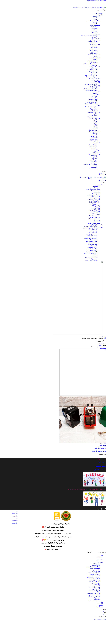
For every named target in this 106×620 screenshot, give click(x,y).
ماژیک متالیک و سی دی (91, 106)
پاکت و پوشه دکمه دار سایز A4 (89, 35)
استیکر (95, 156)
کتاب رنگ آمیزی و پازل (94, 85)
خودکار (95, 59)
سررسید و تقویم (95, 80)
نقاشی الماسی (96, 152)
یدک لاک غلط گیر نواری (91, 103)
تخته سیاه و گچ (96, 38)
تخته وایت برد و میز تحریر (93, 195)
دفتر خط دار (93, 68)
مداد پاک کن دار (93, 145)
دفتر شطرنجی (93, 71)
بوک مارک (94, 158)
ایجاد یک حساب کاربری (100, 619)
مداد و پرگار (97, 142)
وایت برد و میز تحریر (91, 233)
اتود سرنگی (94, 134)
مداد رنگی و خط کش (94, 118)
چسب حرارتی (93, 48)
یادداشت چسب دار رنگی (90, 84)
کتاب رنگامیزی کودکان (91, 90)
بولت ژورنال (93, 26)
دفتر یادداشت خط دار (91, 77)
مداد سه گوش (93, 146)
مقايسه (101, 605)
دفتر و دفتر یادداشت (94, 66)
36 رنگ (95, 122)
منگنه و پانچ (97, 151)
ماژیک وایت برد (93, 111)
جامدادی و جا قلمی (95, 40)
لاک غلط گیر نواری (92, 102)
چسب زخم (94, 161)
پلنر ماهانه (94, 31)
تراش (95, 114)
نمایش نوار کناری (101, 343)
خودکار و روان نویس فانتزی (90, 63)
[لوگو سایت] (97, 7)
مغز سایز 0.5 (93, 139)
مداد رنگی (94, 256)
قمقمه (95, 165)
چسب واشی (93, 53)
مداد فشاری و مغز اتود (94, 131)
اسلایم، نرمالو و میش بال (90, 226)
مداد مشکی (94, 149)
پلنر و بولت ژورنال (95, 25)
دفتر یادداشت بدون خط (91, 75)
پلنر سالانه (94, 29)
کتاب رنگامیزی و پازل (91, 248)
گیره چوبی (94, 167)
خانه (105, 338)
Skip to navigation (91, 0)
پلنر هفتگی (94, 32)
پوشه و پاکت (96, 34)
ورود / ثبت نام (99, 606)
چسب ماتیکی (93, 50)
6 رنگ (95, 56)
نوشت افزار (100, 14)
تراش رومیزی (93, 115)
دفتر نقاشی (94, 74)
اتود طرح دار (93, 136)
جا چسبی (94, 45)
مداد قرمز (94, 148)
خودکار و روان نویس (94, 57)
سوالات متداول (100, 470)
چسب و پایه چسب (95, 44)
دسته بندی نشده (99, 13)
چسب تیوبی (94, 47)
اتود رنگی (94, 133)
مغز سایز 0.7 (93, 140)
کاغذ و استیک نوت (95, 82)
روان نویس (94, 65)
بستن (104, 611)
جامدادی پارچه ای (92, 41)
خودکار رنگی (93, 62)
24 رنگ (95, 19)
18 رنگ (95, 17)
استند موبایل (93, 155)
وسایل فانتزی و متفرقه (94, 154)
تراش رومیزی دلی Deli (99, 451)
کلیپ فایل (94, 37)
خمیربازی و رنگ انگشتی (90, 238)
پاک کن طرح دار (92, 99)
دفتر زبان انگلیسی (92, 69)
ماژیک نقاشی (93, 108)
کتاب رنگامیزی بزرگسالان (90, 88)
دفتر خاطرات (93, 162)
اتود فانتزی (94, 137)
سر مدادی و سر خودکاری (90, 164)
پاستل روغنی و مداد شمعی (93, 20)
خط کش (94, 128)
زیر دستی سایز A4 (92, 117)
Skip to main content (101, 0)
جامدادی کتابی (93, 43)
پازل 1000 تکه (93, 87)
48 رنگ (95, 124)
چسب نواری (93, 51)
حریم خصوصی (100, 466)
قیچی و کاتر (97, 81)
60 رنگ (95, 125)
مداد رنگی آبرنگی (92, 130)
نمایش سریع (103, 445)
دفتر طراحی (93, 72)
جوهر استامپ (93, 159)
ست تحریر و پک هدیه (94, 78)
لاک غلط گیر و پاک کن (94, 94)
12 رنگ (95, 22)
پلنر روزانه (94, 28)
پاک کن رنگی (93, 97)
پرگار (95, 143)
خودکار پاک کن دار (92, 60)
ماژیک (98, 105)
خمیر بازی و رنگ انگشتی (93, 54)
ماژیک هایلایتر (93, 109)
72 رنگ (95, 127)
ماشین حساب (93, 168)
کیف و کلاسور (96, 91)
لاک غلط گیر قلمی (92, 100)
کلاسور (95, 93)
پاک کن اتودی (93, 96)
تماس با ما (102, 462)
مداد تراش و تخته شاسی (93, 112)
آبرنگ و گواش (96, 16)
